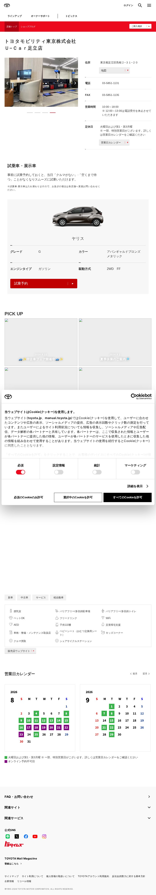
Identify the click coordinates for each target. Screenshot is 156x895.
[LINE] (8, 836)
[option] (41, 82)
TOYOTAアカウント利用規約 (93, 876)
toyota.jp (35, 418)
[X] (17, 836)
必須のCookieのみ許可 (28, 497)
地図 (103, 70)
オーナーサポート (40, 16)
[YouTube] (35, 836)
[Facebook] (26, 836)
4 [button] (51, 113)
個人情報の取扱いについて (60, 876)
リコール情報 (24, 881)
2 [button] (36, 113)
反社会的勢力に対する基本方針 (128, 876)
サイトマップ (12, 876)
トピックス (71, 16)
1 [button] (28, 113)
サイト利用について (32, 876)
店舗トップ (11, 26)
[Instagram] (44, 836)
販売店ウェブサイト (19, 651)
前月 (135, 673)
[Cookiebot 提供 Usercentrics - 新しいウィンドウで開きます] (135, 396)
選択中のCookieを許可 (78, 497)
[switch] (58, 472)
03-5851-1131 (110, 83)
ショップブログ (28, 26)
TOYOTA (7, 5)
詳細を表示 (135, 486)
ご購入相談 (136, 26)
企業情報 (9, 881)
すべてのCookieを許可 (127, 497)
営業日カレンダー (111, 142)
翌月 (145, 673)
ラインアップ (15, 16)
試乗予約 (21, 283)
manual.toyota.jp (58, 418)
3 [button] (43, 113)
